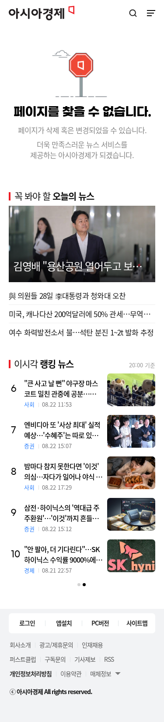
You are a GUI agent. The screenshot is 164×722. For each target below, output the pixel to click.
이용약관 (70, 673)
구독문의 (55, 659)
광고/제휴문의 (56, 644)
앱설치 (64, 622)
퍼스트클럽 (23, 659)
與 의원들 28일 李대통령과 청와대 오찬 (67, 295)
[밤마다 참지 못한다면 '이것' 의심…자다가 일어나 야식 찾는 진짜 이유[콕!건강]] (131, 472)
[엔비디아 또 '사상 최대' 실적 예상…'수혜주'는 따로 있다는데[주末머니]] (131, 431)
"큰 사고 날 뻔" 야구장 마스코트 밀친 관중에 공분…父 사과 (61, 388)
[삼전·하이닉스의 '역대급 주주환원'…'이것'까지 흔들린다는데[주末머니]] (131, 514)
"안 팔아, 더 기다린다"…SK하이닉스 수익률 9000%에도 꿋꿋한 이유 (63, 554)
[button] (78, 584)
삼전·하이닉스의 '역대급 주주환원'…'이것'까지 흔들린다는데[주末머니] (61, 512)
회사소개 (20, 644)
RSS (109, 659)
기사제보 (84, 659)
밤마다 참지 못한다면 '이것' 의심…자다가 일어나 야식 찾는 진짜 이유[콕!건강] (63, 471)
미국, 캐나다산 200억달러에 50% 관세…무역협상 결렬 (82, 313)
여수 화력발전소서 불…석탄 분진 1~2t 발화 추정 (81, 332)
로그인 (27, 622)
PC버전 (100, 622)
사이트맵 (136, 622)
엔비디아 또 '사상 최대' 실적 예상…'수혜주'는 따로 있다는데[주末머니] (62, 429)
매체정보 (100, 673)
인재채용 (92, 644)
